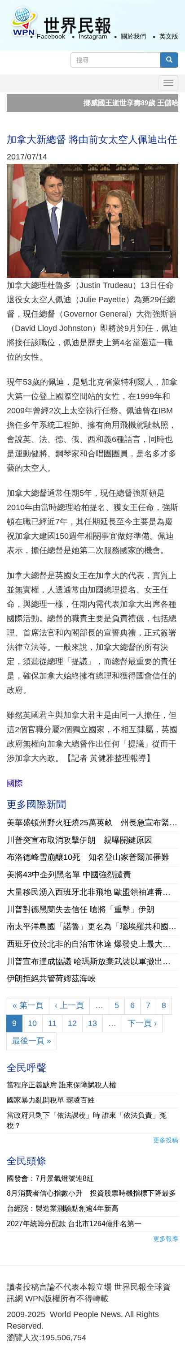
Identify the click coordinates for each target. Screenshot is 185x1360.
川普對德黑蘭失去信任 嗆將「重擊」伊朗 (80, 909)
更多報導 (165, 1238)
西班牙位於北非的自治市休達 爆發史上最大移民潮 (92, 944)
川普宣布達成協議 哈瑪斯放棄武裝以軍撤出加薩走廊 (92, 961)
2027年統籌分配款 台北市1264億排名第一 (74, 1223)
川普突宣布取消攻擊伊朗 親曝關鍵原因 (79, 840)
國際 (15, 783)
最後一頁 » (31, 1040)
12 (72, 1023)
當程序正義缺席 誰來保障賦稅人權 (61, 1085)
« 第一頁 (28, 1005)
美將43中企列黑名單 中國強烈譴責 (69, 874)
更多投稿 (165, 1140)
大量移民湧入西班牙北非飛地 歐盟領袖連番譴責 (92, 892)
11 (52, 1023)
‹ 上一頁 (69, 1005)
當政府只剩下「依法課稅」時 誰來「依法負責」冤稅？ (87, 1120)
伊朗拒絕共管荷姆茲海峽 (51, 978)
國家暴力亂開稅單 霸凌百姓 (51, 1100)
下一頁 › (142, 1023)
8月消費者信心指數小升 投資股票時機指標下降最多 (91, 1193)
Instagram (93, 36)
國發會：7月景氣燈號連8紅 (50, 1178)
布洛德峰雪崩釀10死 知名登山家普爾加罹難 (88, 857)
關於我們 (133, 36)
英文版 (168, 36)
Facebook (51, 36)
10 (32, 1023)
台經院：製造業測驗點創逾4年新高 (63, 1208)
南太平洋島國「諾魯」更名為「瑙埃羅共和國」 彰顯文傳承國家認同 (92, 926)
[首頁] (60, 22)
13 (92, 1023)
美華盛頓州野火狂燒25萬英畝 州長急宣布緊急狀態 (92, 822)
